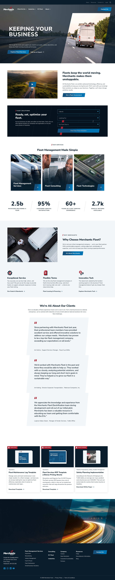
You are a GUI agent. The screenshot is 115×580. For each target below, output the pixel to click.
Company (64, 551)
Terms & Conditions (69, 578)
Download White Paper (84, 487)
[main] (57, 271)
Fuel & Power (28, 561)
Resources (93, 2)
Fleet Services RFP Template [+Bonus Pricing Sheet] (55, 473)
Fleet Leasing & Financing (52, 291)
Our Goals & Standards (15, 291)
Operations (11, 469)
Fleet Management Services (22, 184)
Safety (90, 469)
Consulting (56, 186)
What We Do (21, 9)
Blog (77, 558)
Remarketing (28, 556)
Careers (63, 554)
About (47, 9)
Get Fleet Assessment (18, 531)
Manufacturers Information (83, 556)
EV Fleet (40, 9)
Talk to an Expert (36, 52)
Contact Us (101, 2)
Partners (63, 561)
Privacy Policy (58, 578)
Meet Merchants (65, 556)
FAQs (77, 554)
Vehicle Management (30, 558)
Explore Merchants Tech (87, 291)
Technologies (88, 186)
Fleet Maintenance (30, 563)
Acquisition (28, 553)
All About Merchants (73, 253)
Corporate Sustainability (67, 558)
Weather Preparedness (82, 469)
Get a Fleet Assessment (74, 95)
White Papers (82, 447)
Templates (13, 447)
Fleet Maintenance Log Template (22, 472)
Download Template (15, 489)
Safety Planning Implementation (90, 472)
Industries (31, 9)
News (87, 2)
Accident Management (98, 469)
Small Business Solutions (32, 565)
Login (106, 2)
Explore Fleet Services (18, 52)
